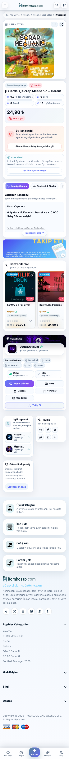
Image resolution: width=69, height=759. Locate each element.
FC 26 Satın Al (11, 656)
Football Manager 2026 (16, 661)
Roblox (7, 646)
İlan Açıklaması (19, 186)
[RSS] (48, 611)
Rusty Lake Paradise (50, 305)
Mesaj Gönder (21, 383)
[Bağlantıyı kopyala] (41, 430)
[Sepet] (64, 5)
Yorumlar (51, 391)
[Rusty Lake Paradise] (53, 286)
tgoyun (10, 312)
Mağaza (21, 391)
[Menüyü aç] (5, 5)
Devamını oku (33, 232)
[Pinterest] (48, 437)
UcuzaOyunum (29, 346)
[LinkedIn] (55, 437)
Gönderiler (21, 398)
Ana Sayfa (15, 15)
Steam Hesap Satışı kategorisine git (35, 146)
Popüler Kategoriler (16, 624)
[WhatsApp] (41, 437)
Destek (7, 700)
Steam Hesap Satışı (42, 15)
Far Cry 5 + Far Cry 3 (18, 305)
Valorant (8, 631)
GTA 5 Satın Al (11, 651)
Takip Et (36, 405)
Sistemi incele (16, 486)
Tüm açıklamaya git (36, 170)
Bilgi (6, 686)
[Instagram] (23, 611)
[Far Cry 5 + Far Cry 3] (20, 286)
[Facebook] (48, 430)
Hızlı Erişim (10, 672)
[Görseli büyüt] (61, 24)
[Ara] (56, 5)
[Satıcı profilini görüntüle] (12, 349)
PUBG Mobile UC (13, 636)
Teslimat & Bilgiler (46, 186)
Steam (26, 15)
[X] (55, 430)
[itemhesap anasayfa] (31, 5)
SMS (51, 383)
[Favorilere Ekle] (31, 275)
